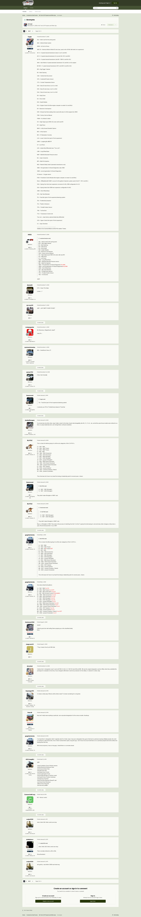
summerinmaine (29, 347)
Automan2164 (29, 622)
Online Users (38, 11)
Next (29, 31)
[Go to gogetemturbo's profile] (30, 540)
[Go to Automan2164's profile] (30, 627)
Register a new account (48, 901)
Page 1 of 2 (38, 31)
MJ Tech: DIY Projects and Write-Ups (48, 25)
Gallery (30, 11)
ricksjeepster (29, 327)
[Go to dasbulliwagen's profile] (30, 425)
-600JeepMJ (29, 759)
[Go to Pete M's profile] (30, 717)
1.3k (31, 384)
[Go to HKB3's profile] (30, 239)
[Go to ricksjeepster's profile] (30, 332)
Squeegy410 (30, 691)
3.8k (30, 433)
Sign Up (115, 3)
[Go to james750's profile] (30, 377)
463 (31, 772)
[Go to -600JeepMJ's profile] (30, 764)
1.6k (31, 832)
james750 (29, 372)
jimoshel (30, 666)
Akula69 (29, 285)
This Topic (111, 8)
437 (31, 318)
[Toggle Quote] (39, 238)
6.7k (30, 678)
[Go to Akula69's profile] (30, 290)
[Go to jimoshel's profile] (30, 671)
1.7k (31, 297)
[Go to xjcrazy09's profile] (30, 310)
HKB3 (30, 234)
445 (31, 703)
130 (30, 340)
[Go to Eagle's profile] (25, 24)
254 (31, 547)
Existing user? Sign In (104, 3)
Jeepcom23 (30, 644)
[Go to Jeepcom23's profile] (30, 649)
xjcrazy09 (29, 305)
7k (30, 408)
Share (103, 24)
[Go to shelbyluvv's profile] (30, 844)
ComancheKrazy (29, 794)
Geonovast (29, 395)
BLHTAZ (29, 440)
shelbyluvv (29, 839)
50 (30, 807)
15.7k (30, 51)
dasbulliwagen (30, 420)
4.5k (30, 453)
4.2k (30, 854)
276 (31, 657)
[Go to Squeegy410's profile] (30, 696)
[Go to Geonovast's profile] (30, 400)
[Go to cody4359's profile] (30, 824)
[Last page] (33, 31)
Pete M (30, 712)
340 (31, 247)
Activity (31, 7)
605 (31, 360)
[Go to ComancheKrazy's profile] (30, 799)
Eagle (30, 24)
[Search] (117, 8)
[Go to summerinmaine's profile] (30, 352)
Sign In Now (92, 901)
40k (31, 727)
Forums (24, 11)
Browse (25, 7)
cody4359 (29, 819)
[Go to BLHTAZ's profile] (30, 445)
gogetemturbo (30, 535)
